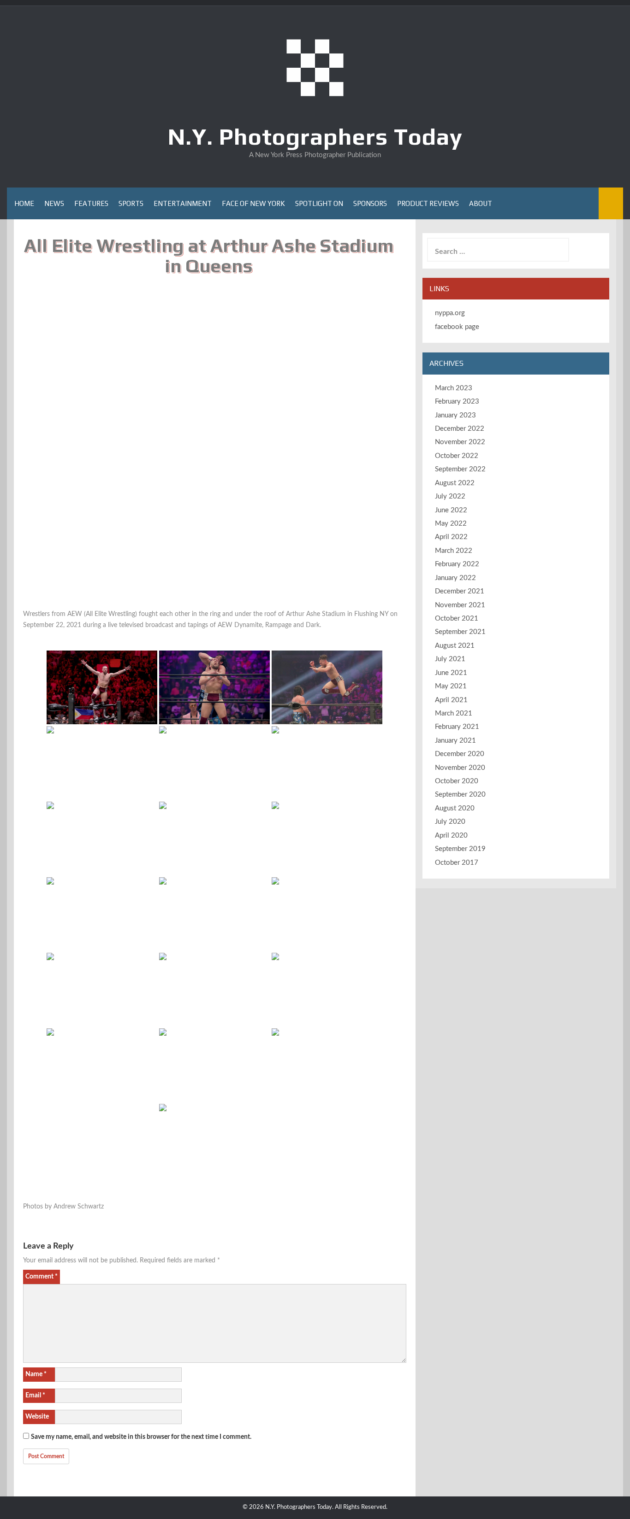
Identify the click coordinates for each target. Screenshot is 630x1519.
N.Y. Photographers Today (315, 136)
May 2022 (451, 523)
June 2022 (451, 510)
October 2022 (456, 455)
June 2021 (451, 672)
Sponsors (370, 203)
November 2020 (460, 767)
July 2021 (450, 659)
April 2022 (451, 537)
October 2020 (456, 781)
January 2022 (455, 578)
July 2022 (450, 496)
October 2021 (456, 618)
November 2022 (460, 442)
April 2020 (451, 835)
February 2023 (457, 401)
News (54, 203)
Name (36, 1374)
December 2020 (459, 754)
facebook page (457, 326)
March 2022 (453, 550)
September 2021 (460, 631)
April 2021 (451, 700)
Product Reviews (428, 203)
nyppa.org (450, 313)
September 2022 (460, 469)
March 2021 (453, 713)
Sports (131, 203)
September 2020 (460, 794)
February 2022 (457, 564)
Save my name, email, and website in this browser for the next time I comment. (141, 1437)
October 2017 (456, 862)
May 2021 (451, 686)
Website (37, 1416)
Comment (41, 1276)
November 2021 (460, 605)
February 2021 (457, 726)
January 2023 (455, 415)
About (480, 203)
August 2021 (455, 645)
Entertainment (183, 203)
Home (24, 203)
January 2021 (455, 740)
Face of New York (253, 203)
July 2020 (450, 821)
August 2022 (455, 483)
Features (91, 203)
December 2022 (459, 428)
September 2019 (460, 848)
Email (35, 1395)
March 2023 (453, 388)
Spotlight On (319, 203)
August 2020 (455, 808)
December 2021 (459, 591)
